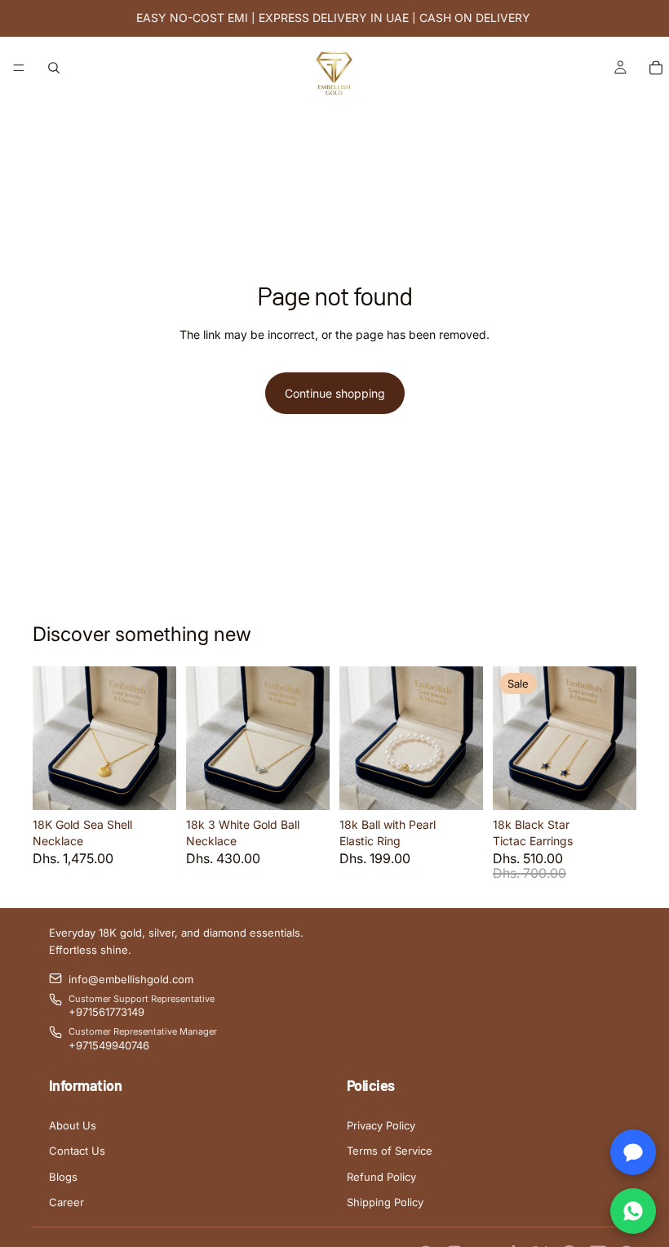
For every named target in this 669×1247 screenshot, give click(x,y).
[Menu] (19, 68)
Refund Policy (381, 1176)
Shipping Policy (385, 1202)
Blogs (63, 1176)
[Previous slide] (51, 738)
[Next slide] (158, 738)
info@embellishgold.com (131, 979)
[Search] (54, 68)
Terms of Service (389, 1150)
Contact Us (77, 1150)
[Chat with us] (633, 1152)
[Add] (151, 784)
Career (66, 1202)
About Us (72, 1125)
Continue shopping (335, 393)
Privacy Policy (381, 1125)
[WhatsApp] (633, 1211)
